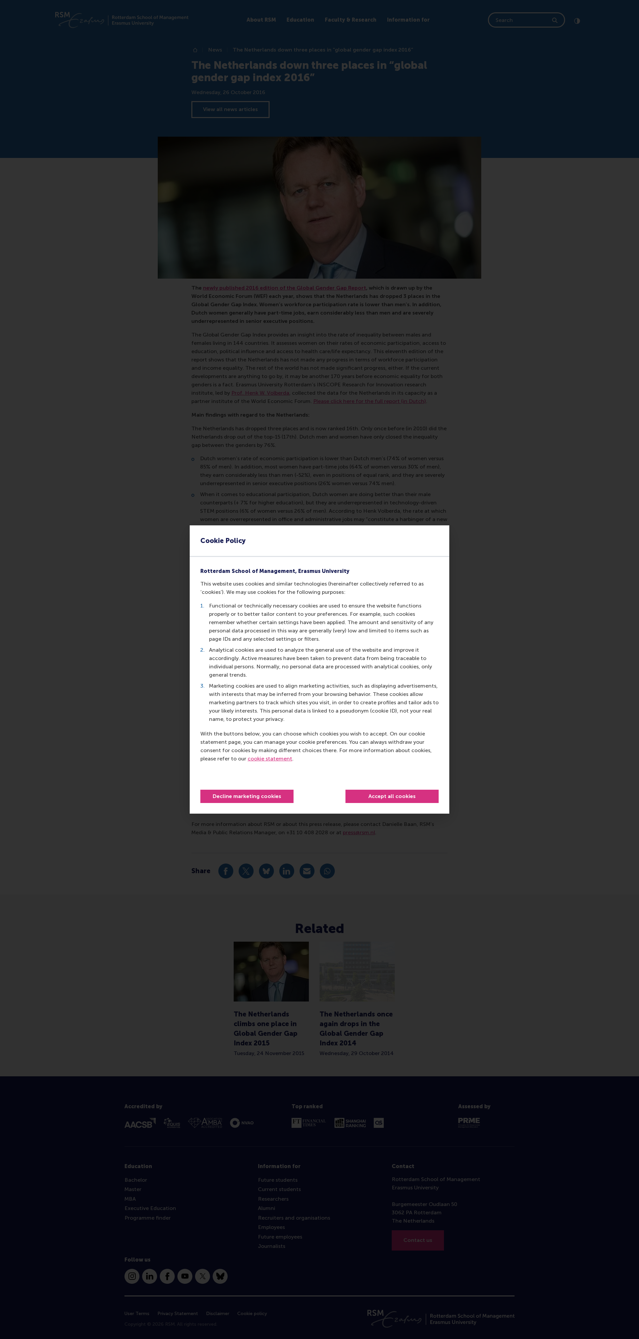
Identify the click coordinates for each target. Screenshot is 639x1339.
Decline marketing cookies (247, 796)
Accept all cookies (392, 796)
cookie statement (270, 758)
